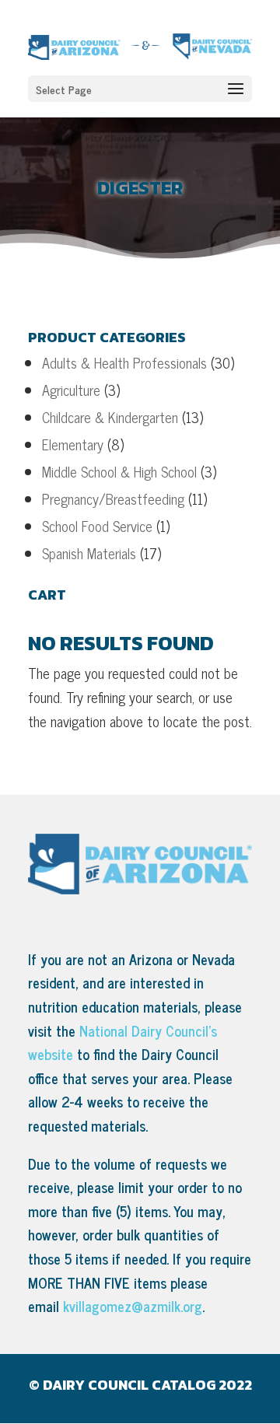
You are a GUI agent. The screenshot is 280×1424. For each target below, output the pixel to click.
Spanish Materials (89, 553)
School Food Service (97, 525)
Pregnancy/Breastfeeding (113, 498)
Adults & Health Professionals (124, 362)
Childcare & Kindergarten (110, 417)
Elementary (72, 444)
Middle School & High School (119, 471)
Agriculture (71, 389)
